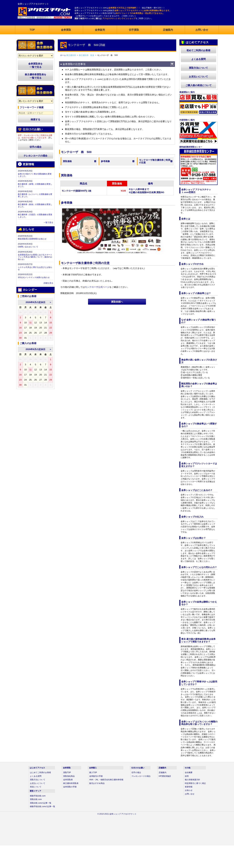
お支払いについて (198, 76)
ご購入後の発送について (198, 85)
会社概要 (188, 772)
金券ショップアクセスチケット (33, 4)
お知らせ (188, 790)
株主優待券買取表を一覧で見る (35, 76)
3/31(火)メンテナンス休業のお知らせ (34, 277)
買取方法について (198, 67)
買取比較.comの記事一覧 (40, 803)
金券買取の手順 (70, 787)
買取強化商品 (69, 776)
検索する (35, 119)
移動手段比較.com (38, 796)
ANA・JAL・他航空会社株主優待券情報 (106, 780)
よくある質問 (198, 59)
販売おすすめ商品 (97, 783)
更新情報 (188, 787)
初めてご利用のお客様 (198, 50)
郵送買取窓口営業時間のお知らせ (32, 239)
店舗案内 (162, 772)
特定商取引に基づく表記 (195, 783)
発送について (35, 787)
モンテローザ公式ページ (97, 287)
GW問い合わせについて (28, 247)
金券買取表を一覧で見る (35, 65)
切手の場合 (36, 146)
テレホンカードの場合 (35, 155)
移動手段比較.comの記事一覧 (42, 806)
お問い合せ (189, 794)
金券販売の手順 (96, 776)
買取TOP (67, 772)
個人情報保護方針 (192, 780)
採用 (187, 776)
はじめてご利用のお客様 (40, 772)
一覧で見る (48, 222)
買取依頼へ (117, 301)
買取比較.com (36, 799)
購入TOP (93, 772)
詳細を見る (48, 283)
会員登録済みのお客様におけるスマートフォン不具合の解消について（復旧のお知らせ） (35, 257)
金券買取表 (68, 780)
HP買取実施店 (165, 776)
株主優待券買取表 (70, 783)
